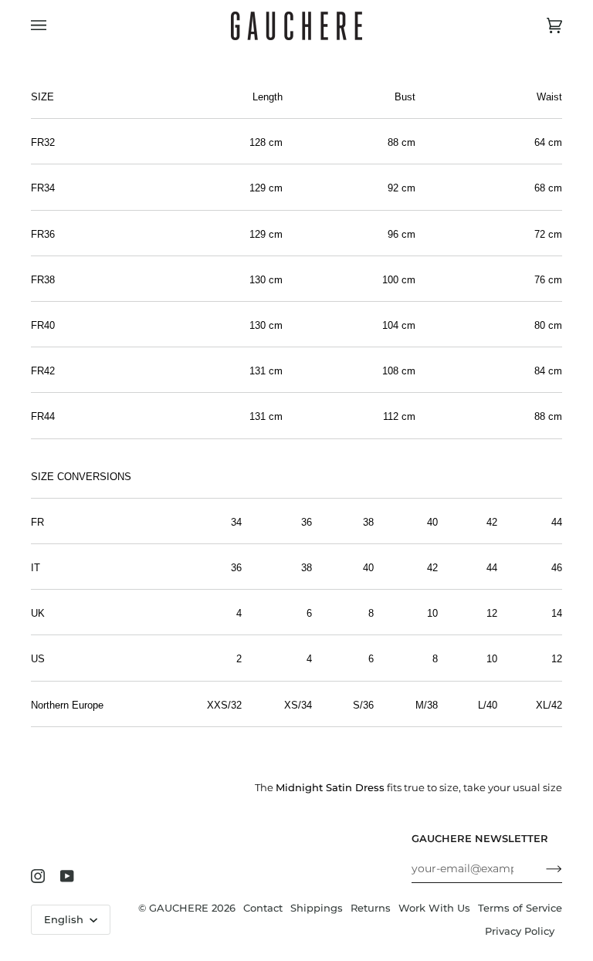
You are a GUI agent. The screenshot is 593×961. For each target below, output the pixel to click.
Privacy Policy (519, 931)
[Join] (541, 868)
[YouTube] (67, 876)
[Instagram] (38, 876)
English (65, 919)
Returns (371, 908)
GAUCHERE (178, 908)
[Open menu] (54, 26)
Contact (263, 908)
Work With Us (434, 908)
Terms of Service (520, 908)
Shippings (316, 908)
